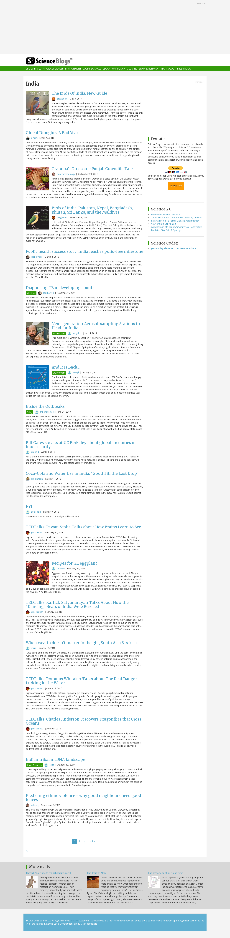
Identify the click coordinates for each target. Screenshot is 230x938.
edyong (35, 804)
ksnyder (77, 333)
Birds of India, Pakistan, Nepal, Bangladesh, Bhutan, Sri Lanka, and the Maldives (92, 210)
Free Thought (185, 69)
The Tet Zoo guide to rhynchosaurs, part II (49, 873)
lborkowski (36, 256)
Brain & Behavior (149, 69)
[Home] (55, 61)
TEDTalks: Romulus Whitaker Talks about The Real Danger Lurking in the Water (81, 680)
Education (109, 69)
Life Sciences (33, 69)
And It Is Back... (66, 367)
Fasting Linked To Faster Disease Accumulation (175, 220)
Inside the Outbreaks (45, 406)
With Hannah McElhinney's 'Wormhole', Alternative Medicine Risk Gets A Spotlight (176, 228)
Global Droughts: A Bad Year (52, 132)
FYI (29, 506)
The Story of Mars (96, 873)
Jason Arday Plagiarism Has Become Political (174, 248)
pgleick (34, 137)
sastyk (76, 372)
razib (33, 647)
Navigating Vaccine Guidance (165, 214)
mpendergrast (47, 411)
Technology (168, 69)
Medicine (131, 69)
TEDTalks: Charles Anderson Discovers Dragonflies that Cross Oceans (83, 721)
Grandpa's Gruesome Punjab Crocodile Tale (92, 168)
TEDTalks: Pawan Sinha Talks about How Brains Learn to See (83, 527)
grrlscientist (37, 532)
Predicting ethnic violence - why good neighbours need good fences (83, 797)
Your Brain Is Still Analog (163, 223)
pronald (35, 451)
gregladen (62, 98)
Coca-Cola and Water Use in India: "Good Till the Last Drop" (82, 473)
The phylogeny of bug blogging (165, 873)
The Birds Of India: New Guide (79, 93)
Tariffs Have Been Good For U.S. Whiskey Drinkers (176, 217)
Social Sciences (92, 69)
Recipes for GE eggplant (74, 563)
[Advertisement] (115, 27)
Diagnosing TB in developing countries (62, 287)
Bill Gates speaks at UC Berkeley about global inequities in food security (81, 444)
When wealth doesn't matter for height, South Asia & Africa (81, 642)
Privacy (74, 920)
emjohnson (37, 478)
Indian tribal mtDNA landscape (55, 759)
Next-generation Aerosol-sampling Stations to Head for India (96, 325)
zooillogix (36, 511)
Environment (73, 69)
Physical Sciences (53, 69)
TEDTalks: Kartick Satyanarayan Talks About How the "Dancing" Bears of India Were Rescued (77, 604)
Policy (121, 69)
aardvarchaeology (66, 173)
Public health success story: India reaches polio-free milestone (84, 251)
